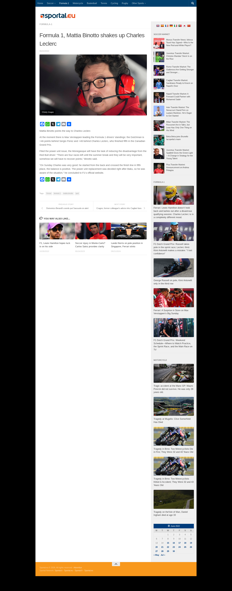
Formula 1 (64, 3)
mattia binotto (68, 193)
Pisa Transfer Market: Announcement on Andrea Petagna (177, 167)
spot (77, 193)
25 (185, 547)
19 (191, 543)
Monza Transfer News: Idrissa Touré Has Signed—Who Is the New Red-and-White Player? (179, 42)
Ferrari (48, 193)
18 (185, 543)
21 (162, 547)
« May (156, 555)
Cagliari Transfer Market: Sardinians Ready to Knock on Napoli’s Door (179, 83)
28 (162, 551)
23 (174, 547)
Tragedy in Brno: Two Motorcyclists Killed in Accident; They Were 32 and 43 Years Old (174, 481)
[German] (171, 25)
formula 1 (57, 193)
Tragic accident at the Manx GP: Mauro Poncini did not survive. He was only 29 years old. (173, 389)
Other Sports (138, 3)
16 (174, 543)
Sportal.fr (79, 570)
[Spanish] (163, 25)
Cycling (114, 3)
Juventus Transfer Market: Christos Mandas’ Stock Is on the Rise (179, 56)
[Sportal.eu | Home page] (57, 16)
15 (168, 543)
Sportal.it (58, 570)
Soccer (50, 3)
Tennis (104, 3)
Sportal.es (88, 570)
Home (40, 3)
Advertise (78, 567)
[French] (167, 25)
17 (179, 543)
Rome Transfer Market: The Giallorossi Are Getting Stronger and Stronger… (180, 69)
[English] (158, 25)
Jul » (163, 555)
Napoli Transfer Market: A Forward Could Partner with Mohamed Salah (178, 97)
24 (179, 547)
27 (156, 551)
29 (168, 551)
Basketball (92, 3)
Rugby (125, 3)
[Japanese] (185, 25)
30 (174, 551)
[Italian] (176, 25)
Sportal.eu (68, 570)
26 (191, 547)
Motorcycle (78, 3)
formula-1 (45, 24)
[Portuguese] (180, 25)
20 (156, 547)
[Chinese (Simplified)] (189, 25)
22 (168, 547)
